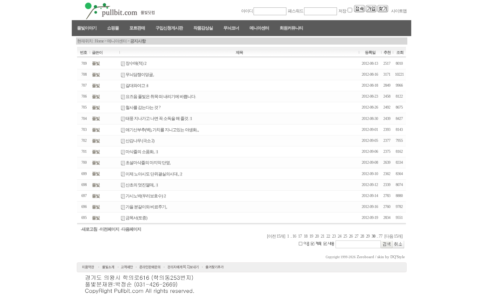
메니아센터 (259, 27)
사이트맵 (398, 10)
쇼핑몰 (113, 27)
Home (99, 41)
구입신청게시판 (169, 27)
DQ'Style (397, 257)
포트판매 (137, 27)
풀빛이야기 (87, 27)
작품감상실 (203, 27)
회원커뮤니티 (291, 27)
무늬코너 (231, 27)
